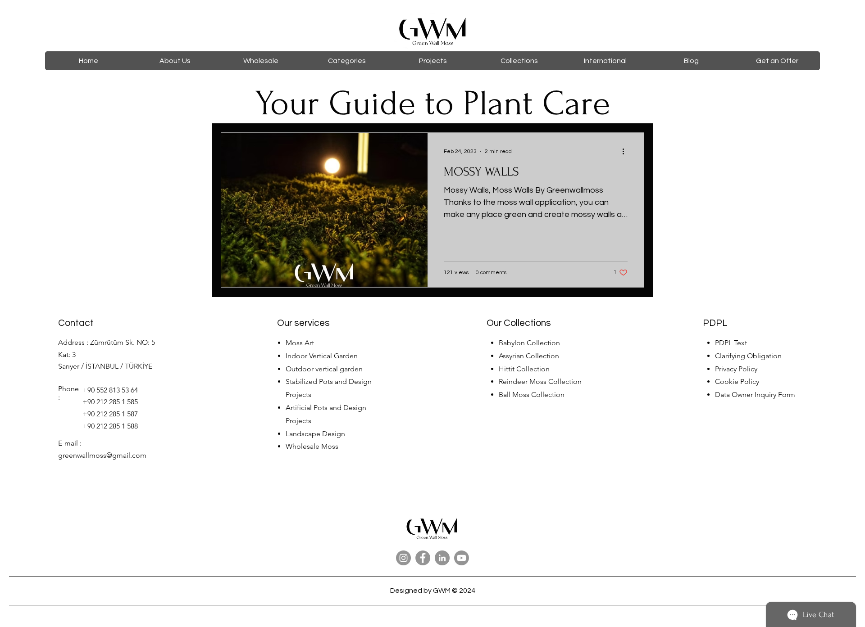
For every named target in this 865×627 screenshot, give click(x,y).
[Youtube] (461, 557)
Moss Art (300, 342)
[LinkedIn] (442, 557)
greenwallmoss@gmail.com (102, 455)
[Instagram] (403, 557)
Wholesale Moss (312, 446)
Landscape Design (315, 433)
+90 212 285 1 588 (110, 426)
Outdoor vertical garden (324, 369)
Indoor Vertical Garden (322, 356)
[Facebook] (422, 557)
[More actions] (626, 151)
